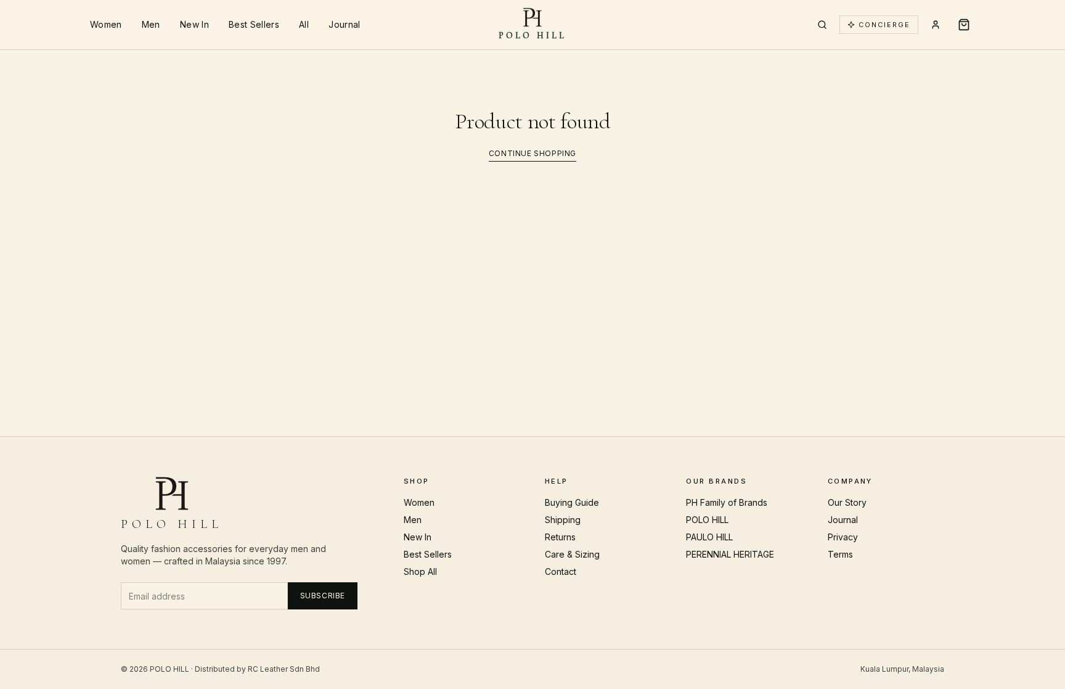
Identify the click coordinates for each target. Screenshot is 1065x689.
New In (194, 24)
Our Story (847, 502)
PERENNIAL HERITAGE (730, 554)
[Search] (822, 25)
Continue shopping (532, 153)
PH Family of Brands (726, 502)
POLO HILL (707, 519)
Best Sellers (254, 24)
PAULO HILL (709, 537)
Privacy (843, 537)
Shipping (563, 519)
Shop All (420, 571)
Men (151, 24)
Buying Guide (572, 502)
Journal (344, 24)
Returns (560, 537)
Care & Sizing (572, 554)
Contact (560, 571)
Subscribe (322, 595)
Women (106, 24)
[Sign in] (935, 25)
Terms (840, 554)
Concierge (884, 24)
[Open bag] (964, 25)
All (304, 24)
